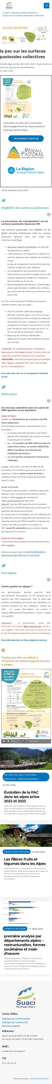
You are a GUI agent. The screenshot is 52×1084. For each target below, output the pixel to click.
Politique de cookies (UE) (15, 1022)
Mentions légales (11, 1025)
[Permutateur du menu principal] (46, 6)
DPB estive (9, 394)
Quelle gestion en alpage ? (16, 586)
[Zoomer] (27, 741)
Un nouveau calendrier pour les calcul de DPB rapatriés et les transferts (25, 409)
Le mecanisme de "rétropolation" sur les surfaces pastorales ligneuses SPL (24, 222)
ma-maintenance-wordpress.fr (39, 1079)
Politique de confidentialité (16, 1018)
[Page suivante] (8, 741)
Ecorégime (9, 573)
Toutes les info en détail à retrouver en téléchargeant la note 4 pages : (25, 661)
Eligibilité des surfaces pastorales (25, 207)
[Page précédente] (4, 741)
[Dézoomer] (23, 741)
